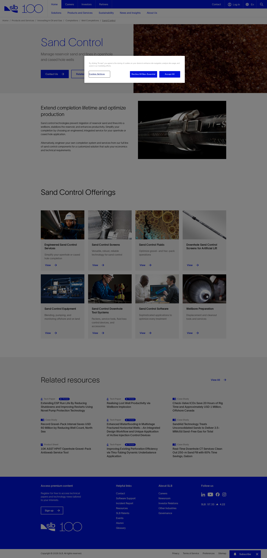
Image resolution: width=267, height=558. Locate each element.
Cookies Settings (97, 74)
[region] (134, 69)
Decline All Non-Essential (143, 74)
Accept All (170, 74)
